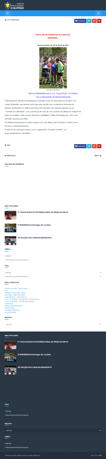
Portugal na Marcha (12, 310)
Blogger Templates (33, 455)
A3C (6, 290)
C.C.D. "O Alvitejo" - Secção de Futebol (19, 301)
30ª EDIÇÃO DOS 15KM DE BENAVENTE (35, 237)
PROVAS (8, 256)
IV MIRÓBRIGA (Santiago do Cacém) (34, 225)
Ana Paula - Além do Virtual (15, 295)
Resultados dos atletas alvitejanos (17, 260)
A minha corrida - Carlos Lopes (16, 288)
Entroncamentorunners (13, 305)
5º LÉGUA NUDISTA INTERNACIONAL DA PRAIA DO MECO (43, 212)
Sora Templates (18, 455)
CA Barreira (9, 303)
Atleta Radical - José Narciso (16, 297)
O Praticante (9, 308)
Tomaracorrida (10, 312)
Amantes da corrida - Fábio (15, 293)
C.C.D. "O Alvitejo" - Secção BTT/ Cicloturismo (22, 299)
